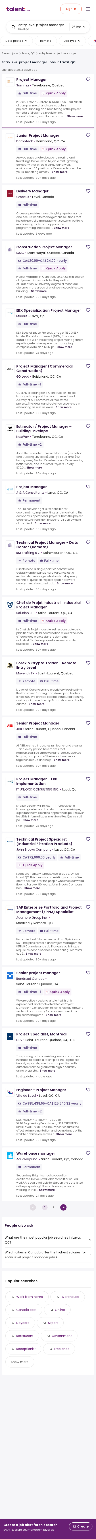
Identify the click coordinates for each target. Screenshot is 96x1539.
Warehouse (70, 1297)
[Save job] (88, 79)
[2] (63, 1207)
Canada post (26, 1310)
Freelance (61, 1349)
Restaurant (24, 1336)
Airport (53, 1323)
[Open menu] (88, 9)
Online (60, 1310)
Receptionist (26, 1349)
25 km (76, 27)
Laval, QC (28, 53)
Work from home (29, 1297)
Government (62, 1336)
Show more (75, 116)
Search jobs (10, 53)
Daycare (22, 1323)
